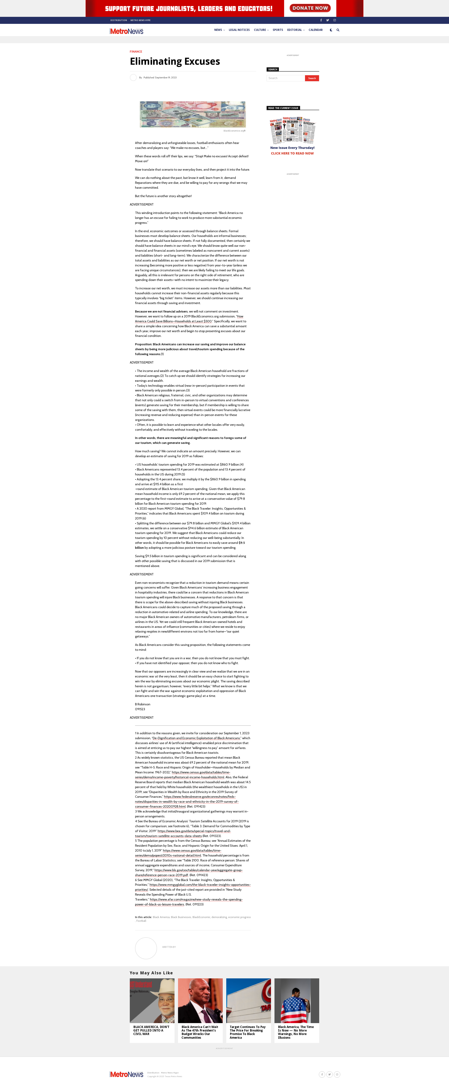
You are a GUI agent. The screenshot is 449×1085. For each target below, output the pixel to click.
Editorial (294, 30)
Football (141, 920)
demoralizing (219, 917)
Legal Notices (239, 30)
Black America (161, 917)
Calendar (316, 30)
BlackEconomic (201, 917)
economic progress (239, 917)
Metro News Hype (140, 20)
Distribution (118, 20)
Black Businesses (181, 917)
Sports (278, 30)
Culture (260, 30)
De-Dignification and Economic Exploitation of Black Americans (196, 738)
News (218, 30)
